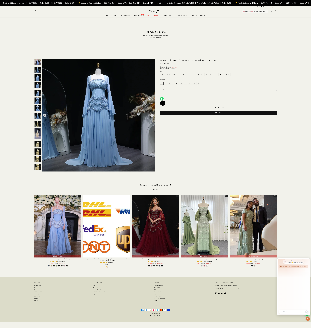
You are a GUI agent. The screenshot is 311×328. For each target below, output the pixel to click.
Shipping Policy (157, 294)
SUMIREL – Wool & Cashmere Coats (101, 292)
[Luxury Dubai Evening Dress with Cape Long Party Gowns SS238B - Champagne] (254, 266)
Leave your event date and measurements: (171, 89)
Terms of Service (158, 292)
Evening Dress (37, 285)
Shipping (162, 68)
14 (185, 83)
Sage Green (191, 75)
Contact (36, 300)
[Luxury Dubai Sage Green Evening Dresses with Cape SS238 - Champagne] (207, 266)
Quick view (106, 256)
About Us (95, 285)
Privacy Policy (157, 296)
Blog (94, 294)
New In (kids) (37, 294)
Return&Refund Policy (159, 287)
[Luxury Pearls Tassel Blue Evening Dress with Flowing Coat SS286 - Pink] (64, 266)
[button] (255, 11)
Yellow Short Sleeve (211, 75)
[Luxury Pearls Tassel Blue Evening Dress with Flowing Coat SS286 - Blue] (49, 266)
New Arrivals (37, 287)
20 (198, 83)
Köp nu (218, 112)
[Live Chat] (162, 103)
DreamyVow (155, 11)
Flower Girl (37, 296)
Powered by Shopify (155, 316)
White (227, 75)
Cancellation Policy (158, 285)
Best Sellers (37, 290)
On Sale (36, 298)
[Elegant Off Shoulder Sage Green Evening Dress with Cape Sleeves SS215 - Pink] (152, 266)
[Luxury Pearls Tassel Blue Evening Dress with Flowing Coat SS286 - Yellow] (51, 266)
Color (161, 72)
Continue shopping (155, 37)
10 (177, 83)
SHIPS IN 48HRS (38, 292)
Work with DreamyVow (159, 298)
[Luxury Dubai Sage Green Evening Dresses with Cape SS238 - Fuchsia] (204, 266)
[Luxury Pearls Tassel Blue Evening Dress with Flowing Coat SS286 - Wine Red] (59, 266)
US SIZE (162, 79)
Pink (221, 75)
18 (194, 83)
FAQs (155, 290)
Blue (166, 75)
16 (189, 83)
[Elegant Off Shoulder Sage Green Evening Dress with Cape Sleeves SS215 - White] (157, 266)
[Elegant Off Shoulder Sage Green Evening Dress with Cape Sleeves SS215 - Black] (162, 266)
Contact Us (95, 287)
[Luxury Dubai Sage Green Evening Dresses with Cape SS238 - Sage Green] (202, 266)
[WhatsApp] (162, 98)
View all (156, 189)
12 (181, 83)
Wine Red (200, 75)
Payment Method (97, 290)
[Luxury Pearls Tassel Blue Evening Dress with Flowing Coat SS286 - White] (67, 266)
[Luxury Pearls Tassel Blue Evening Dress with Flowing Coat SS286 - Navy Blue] (54, 266)
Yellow (175, 75)
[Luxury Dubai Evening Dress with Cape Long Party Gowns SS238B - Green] (252, 266)
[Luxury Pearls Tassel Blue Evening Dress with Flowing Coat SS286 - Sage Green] (57, 266)
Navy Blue (182, 75)
